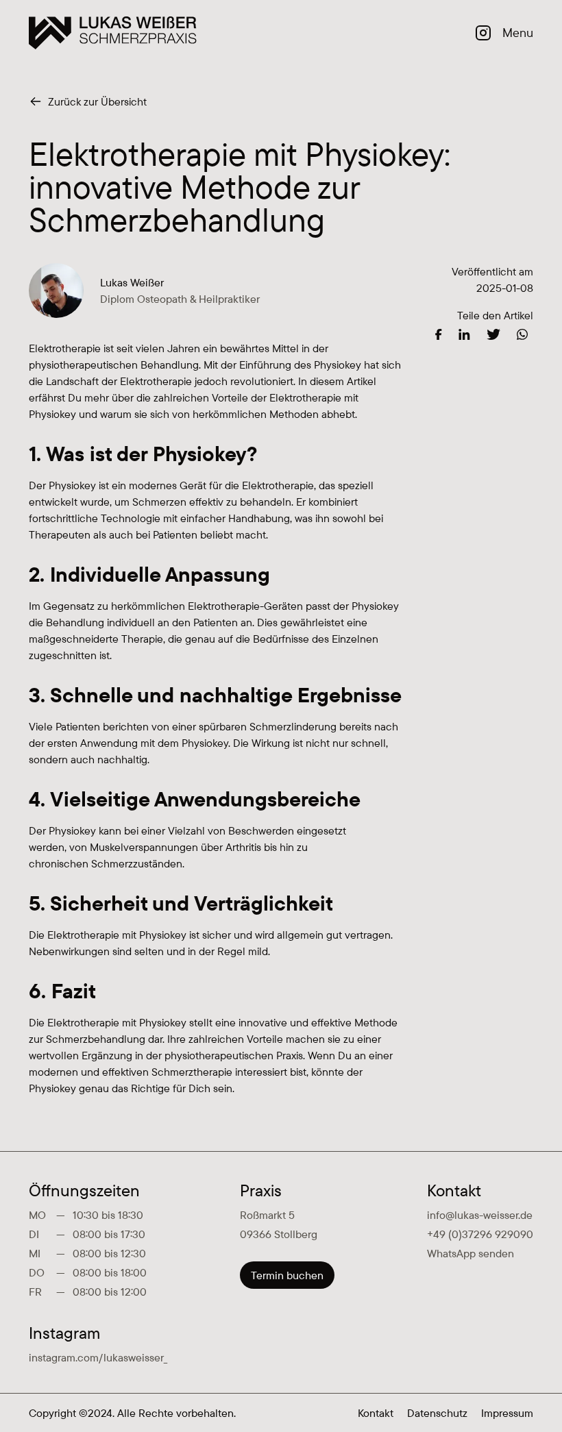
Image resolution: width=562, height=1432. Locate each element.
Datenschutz (437, 1413)
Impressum (507, 1413)
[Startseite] (113, 32)
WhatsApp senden (470, 1253)
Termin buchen (287, 1275)
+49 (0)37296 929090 (480, 1234)
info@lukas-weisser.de (480, 1215)
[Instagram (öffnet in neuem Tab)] (483, 33)
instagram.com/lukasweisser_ (98, 1357)
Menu (517, 32)
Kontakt (375, 1413)
